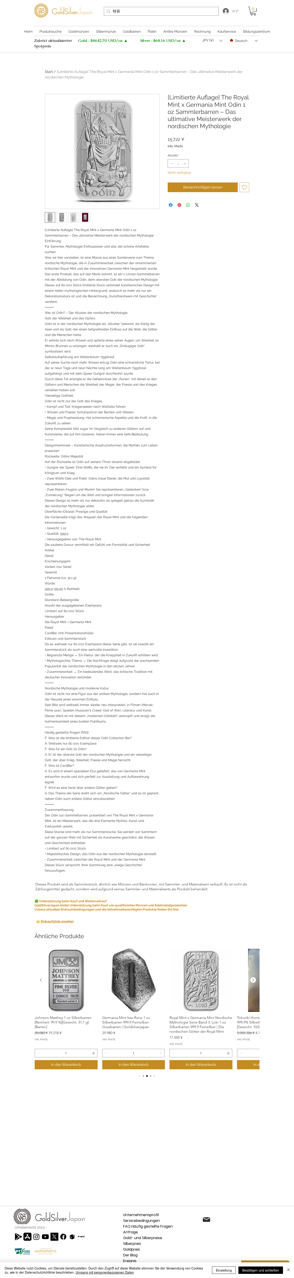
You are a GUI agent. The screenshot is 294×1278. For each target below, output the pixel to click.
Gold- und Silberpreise (142, 1237)
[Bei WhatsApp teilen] (188, 205)
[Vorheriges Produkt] (41, 980)
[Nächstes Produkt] (253, 980)
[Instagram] (36, 1237)
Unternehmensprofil (141, 1214)
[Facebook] (63, 1237)
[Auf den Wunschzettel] (244, 187)
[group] (147, 1008)
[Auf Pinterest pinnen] (179, 205)
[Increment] (185, 163)
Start (49, 71)
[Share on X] (197, 205)
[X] (54, 1237)
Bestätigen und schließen (260, 1270)
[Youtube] (45, 1237)
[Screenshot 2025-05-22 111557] (72, 1237)
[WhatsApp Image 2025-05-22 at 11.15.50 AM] (81, 1237)
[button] (253, 11)
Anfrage (130, 1232)
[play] (18, 1237)
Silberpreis (132, 1243)
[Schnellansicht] (66, 980)
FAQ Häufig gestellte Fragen (148, 1226)
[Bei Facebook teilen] (170, 205)
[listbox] (212, 40)
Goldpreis (131, 1249)
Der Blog (130, 1255)
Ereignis (129, 1261)
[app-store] (27, 1237)
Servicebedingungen (141, 1220)
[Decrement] (171, 163)
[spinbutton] (178, 163)
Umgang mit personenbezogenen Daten (105, 1272)
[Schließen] (288, 1270)
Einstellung (224, 1270)
